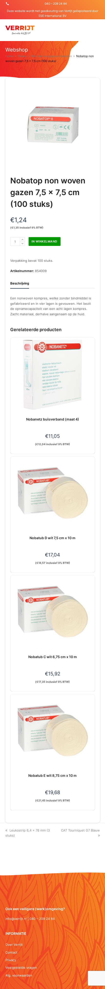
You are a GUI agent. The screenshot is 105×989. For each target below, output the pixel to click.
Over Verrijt (14, 945)
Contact (11, 952)
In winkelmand (44, 241)
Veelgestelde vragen (21, 967)
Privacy (10, 960)
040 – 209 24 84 (56, 3)
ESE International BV (52, 16)
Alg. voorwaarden (18, 975)
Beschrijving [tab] (19, 283)
